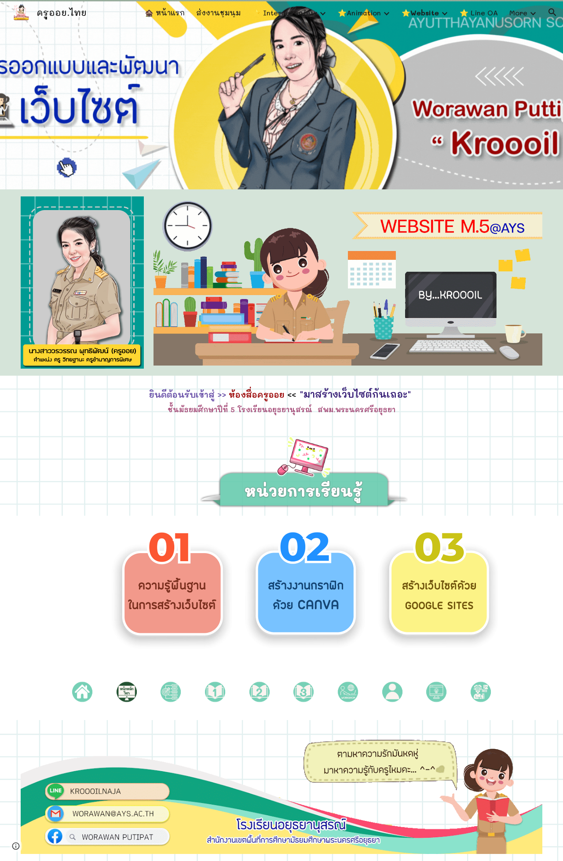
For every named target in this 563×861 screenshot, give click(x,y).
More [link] (518, 12)
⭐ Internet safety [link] (284, 12)
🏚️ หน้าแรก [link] (165, 12)
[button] (552, 12)
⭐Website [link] (420, 12)
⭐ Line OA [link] (479, 12)
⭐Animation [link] (359, 12)
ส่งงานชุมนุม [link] (218, 12)
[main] (281, 400)
